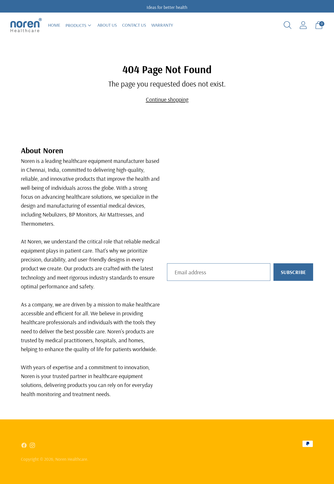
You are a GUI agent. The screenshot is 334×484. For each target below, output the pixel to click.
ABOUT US (107, 25)
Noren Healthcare (71, 459)
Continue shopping (167, 99)
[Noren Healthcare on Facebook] (24, 446)
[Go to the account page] (303, 25)
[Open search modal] (287, 25)
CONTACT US (134, 25)
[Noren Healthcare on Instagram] (32, 446)
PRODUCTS (75, 25)
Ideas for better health (167, 7)
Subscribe (293, 272)
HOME (54, 25)
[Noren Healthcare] (26, 25)
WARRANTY (162, 25)
